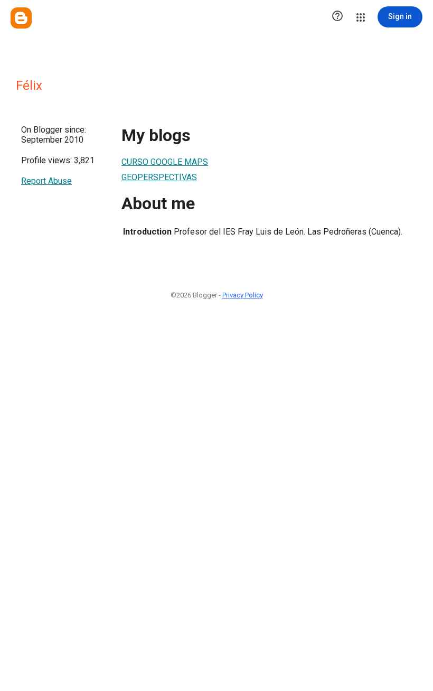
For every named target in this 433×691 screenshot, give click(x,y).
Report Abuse (46, 181)
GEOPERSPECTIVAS (159, 177)
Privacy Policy (242, 295)
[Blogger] (21, 18)
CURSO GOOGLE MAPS (164, 162)
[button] (337, 17)
